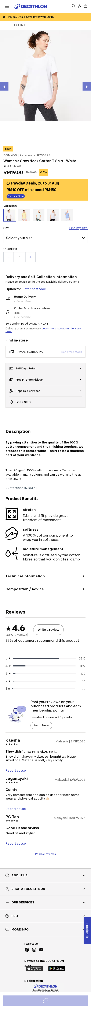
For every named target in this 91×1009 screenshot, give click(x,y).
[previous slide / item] (4, 86)
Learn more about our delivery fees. (43, 330)
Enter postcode (34, 289)
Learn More (41, 725)
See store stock (71, 352)
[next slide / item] (87, 86)
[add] (30, 257)
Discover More (15, 196)
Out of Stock (48, 1001)
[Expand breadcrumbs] (5, 25)
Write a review (48, 629)
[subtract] (8, 257)
